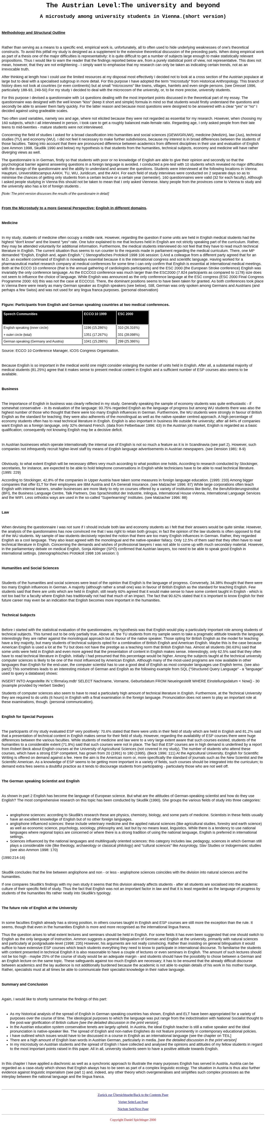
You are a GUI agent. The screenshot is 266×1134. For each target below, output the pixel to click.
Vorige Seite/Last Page (133, 1102)
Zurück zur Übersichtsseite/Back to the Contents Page (133, 1095)
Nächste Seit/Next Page (133, 1109)
